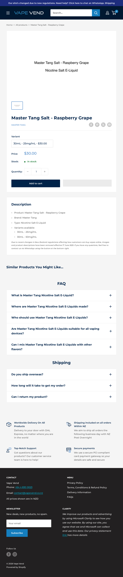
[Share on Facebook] (91, 124)
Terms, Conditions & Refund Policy (87, 487)
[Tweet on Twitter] (103, 124)
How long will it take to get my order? (38, 385)
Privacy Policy (75, 482)
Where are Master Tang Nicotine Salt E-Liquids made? (49, 306)
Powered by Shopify (16, 567)
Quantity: (16, 171)
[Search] (96, 12)
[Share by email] (109, 124)
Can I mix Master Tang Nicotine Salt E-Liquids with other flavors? (51, 347)
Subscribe (17, 533)
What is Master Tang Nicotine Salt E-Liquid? (42, 295)
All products (21, 25)
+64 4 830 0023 (23, 487)
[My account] (107, 13)
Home (9, 25)
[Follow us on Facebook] (8, 554)
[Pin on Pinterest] (97, 124)
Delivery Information (79, 492)
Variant (15, 136)
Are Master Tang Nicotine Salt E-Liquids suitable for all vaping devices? (55, 331)
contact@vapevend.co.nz (28, 493)
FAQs (70, 497)
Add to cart (35, 183)
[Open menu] (8, 13)
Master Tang (18, 125)
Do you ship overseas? (27, 374)
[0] (114, 13)
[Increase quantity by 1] (44, 171)
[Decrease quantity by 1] (27, 171)
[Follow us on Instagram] (14, 554)
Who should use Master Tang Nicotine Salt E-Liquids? (49, 317)
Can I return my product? (29, 396)
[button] (87, 183)
